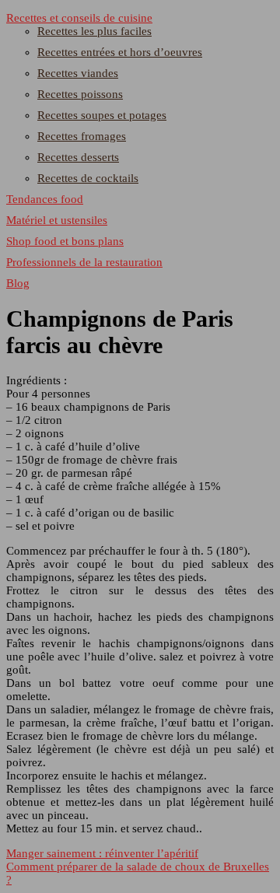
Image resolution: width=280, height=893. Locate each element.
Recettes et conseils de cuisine (79, 18)
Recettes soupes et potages (101, 115)
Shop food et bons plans (65, 241)
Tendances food (44, 199)
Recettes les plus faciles (94, 31)
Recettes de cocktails (87, 178)
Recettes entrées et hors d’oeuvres (119, 52)
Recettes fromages (81, 136)
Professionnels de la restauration (84, 262)
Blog (18, 283)
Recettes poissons (80, 94)
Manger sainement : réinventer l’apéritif (102, 853)
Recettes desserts (78, 157)
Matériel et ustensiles (56, 220)
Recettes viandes (77, 73)
